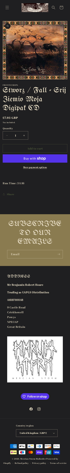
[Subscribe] (59, 254)
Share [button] (10, 194)
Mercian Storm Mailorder (33, 458)
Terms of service (58, 463)
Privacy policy (39, 463)
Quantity (8, 128)
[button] (7, 8)
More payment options (35, 167)
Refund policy (22, 463)
